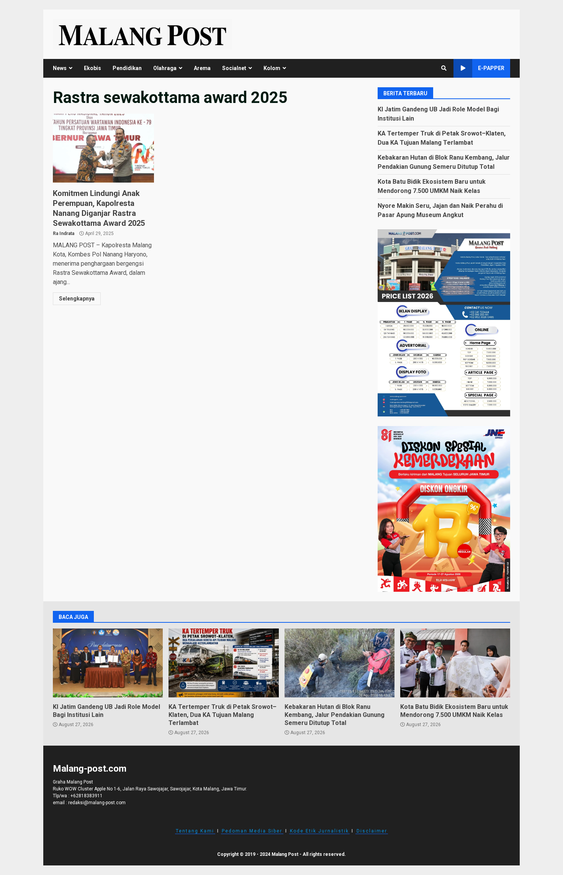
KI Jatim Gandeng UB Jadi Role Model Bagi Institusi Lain (108, 662)
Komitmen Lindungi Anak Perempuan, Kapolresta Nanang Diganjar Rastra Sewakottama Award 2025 (103, 148)
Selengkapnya (77, 298)
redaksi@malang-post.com (97, 802)
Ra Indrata (63, 233)
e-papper (491, 68)
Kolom (271, 68)
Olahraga (165, 68)
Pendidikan (127, 68)
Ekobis (92, 68)
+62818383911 (86, 795)
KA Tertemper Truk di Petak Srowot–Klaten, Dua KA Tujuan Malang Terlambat (223, 662)
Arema (202, 68)
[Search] (444, 68)
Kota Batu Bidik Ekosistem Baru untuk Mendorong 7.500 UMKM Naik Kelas (455, 662)
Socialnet (234, 68)
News (60, 68)
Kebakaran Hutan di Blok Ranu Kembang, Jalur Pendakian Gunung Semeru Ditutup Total (339, 662)
